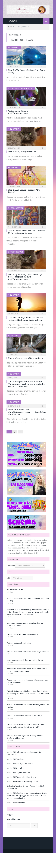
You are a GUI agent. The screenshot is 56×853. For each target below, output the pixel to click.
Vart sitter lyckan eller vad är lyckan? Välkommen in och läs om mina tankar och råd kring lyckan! (26, 383)
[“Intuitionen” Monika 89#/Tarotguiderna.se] (26, 97)
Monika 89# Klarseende (16, 802)
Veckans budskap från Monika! (19, 643)
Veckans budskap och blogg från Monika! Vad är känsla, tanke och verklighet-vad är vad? (26, 725)
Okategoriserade (15, 208)
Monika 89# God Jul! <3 (15, 768)
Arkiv (9, 578)
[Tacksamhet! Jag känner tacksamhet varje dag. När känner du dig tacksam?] (26, 303)
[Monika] (28, 10)
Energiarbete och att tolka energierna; (26, 358)
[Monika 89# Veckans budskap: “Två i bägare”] (26, 176)
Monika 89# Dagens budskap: (18, 772)
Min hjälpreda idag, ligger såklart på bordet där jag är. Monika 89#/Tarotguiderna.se (25, 276)
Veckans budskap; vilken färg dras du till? (23, 634)
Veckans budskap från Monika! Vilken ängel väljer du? (28, 651)
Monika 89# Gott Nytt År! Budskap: (20, 763)
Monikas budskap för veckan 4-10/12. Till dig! (24, 716)
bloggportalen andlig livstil (21, 88)
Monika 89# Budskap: (15, 759)
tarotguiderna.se (13, 819)
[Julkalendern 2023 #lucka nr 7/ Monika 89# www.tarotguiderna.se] (26, 216)
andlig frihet (13, 47)
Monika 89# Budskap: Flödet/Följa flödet (22, 781)
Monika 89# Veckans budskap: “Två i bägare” (25, 191)
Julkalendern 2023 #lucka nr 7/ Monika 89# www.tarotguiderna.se (26, 231)
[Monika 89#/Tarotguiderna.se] (26, 137)
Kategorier (11, 565)
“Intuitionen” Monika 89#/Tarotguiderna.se (18, 112)
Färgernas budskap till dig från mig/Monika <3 (25, 660)
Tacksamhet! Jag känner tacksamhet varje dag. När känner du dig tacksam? (25, 318)
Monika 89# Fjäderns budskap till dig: (21, 777)
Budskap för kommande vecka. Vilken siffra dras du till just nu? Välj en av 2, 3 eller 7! (27, 669)
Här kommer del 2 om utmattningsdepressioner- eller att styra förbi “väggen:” (27, 412)
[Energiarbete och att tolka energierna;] (26, 344)
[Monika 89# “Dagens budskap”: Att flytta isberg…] (26, 56)
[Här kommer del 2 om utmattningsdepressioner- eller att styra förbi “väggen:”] (26, 403)
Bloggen (10, 814)
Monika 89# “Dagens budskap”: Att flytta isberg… (26, 71)
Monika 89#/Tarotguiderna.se (22, 151)
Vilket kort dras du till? (15, 590)
